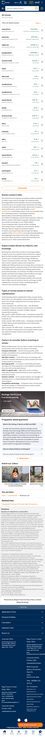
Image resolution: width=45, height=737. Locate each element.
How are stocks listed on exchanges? (16, 449)
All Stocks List (24, 496)
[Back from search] (3, 8)
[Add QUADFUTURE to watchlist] (42, 62)
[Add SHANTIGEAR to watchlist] (42, 101)
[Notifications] (42, 8)
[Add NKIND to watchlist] (42, 109)
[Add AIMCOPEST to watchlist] (42, 30)
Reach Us (6, 633)
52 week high (23, 504)
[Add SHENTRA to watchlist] (42, 38)
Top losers (14, 504)
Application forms (9, 612)
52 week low (33, 504)
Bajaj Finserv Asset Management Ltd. (32, 710)
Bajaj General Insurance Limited (35, 694)
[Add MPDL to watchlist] (42, 125)
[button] (22, 404)
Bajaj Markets (30, 699)
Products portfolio (9, 617)
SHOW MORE (22, 188)
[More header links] (42, 2)
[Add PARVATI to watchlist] (42, 164)
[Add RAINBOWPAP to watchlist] (42, 54)
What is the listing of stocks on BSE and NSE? (19, 424)
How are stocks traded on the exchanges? (18, 454)
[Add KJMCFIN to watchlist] (42, 133)
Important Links (8, 628)
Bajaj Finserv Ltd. (31, 689)
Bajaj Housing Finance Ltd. (33, 701)
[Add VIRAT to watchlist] (42, 70)
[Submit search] (36, 8)
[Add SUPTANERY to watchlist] (42, 172)
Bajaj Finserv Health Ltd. (33, 706)
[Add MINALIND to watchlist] (42, 78)
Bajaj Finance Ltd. (31, 691)
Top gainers (6, 504)
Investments (12, 496)
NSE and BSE (17, 233)
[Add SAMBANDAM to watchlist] (42, 85)
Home (4, 496)
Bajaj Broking (30, 704)
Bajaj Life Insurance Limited (34, 696)
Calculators (6, 622)
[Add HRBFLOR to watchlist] (42, 46)
